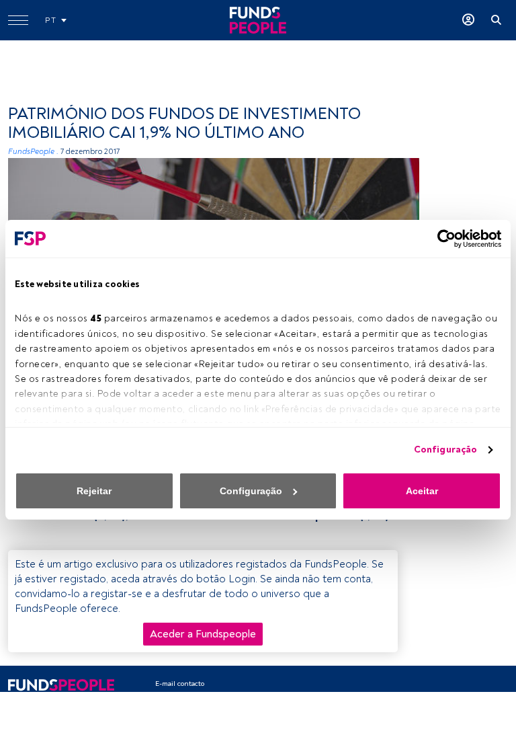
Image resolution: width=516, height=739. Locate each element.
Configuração (445, 449)
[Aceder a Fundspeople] (468, 20)
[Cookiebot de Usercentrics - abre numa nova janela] (442, 238)
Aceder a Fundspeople (203, 634)
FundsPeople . (33, 152)
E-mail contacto (179, 683)
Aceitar (422, 490)
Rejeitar (94, 490)
